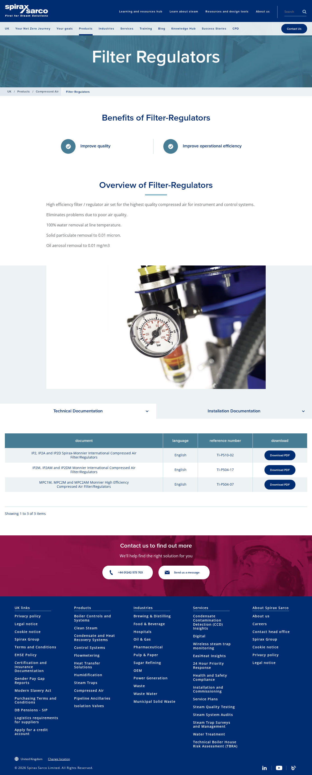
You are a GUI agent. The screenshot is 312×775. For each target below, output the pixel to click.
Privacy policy (28, 616)
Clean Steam (86, 628)
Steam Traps (86, 682)
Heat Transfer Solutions (87, 665)
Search (304, 12)
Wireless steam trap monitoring (212, 646)
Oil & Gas (142, 639)
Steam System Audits (213, 714)
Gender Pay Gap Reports (30, 680)
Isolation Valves (89, 706)
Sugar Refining (147, 662)
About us (261, 616)
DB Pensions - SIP (31, 710)
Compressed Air (47, 91)
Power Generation (151, 678)
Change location (59, 759)
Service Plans (205, 699)
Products (23, 91)
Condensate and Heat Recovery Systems (94, 637)
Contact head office (271, 631)
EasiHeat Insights (209, 655)
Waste (139, 685)
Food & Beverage (149, 624)
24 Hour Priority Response (208, 665)
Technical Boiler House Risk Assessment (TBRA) (215, 744)
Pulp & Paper (146, 655)
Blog (293, 768)
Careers (260, 624)
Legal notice (26, 624)
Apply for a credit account (31, 731)
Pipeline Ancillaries (92, 698)
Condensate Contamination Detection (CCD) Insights (208, 622)
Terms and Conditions (35, 647)
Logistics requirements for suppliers (36, 719)
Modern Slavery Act (33, 690)
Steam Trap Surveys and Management (211, 724)
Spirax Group (27, 639)
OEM (138, 670)
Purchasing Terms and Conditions (36, 700)
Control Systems (89, 647)
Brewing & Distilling (152, 616)
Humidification (88, 675)
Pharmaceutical (148, 647)
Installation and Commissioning (208, 689)
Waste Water (145, 693)
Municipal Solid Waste (155, 701)
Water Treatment (209, 734)
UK (9, 91)
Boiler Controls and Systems (92, 618)
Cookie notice (28, 631)
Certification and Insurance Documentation (31, 666)
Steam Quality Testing (214, 706)
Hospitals (143, 631)
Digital (199, 636)
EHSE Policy (26, 655)
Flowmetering (87, 655)
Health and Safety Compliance (210, 677)
